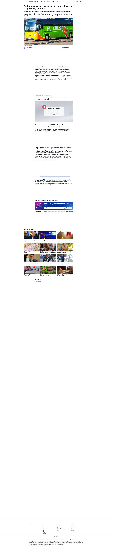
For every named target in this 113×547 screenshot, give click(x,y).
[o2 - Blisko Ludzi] (32, 1)
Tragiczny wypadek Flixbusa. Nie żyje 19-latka (49, 200)
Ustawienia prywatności (70, 539)
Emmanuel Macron (73, 526)
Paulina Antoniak (29, 47)
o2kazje (41, 1)
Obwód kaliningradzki (59, 525)
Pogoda (53, 1)
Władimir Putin (72, 525)
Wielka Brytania (44, 533)
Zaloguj (81, 1)
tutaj (45, 545)
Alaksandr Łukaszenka (73, 527)
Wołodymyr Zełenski (73, 529)
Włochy (43, 527)
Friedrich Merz (72, 530)
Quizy (45, 1)
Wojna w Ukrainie (59, 528)
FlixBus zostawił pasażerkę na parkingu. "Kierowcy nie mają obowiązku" (54, 154)
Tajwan (43, 529)
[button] (77, 1)
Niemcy (43, 531)
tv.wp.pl (29, 525)
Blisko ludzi (36, 1)
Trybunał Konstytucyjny (59, 527)
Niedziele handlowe (59, 524)
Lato (57, 529)
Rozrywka (48, 1)
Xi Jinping (72, 528)
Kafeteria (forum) (31, 524)
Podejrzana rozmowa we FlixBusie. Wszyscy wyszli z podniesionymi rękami (55, 176)
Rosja (43, 526)
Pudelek (30, 526)
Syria (43, 528)
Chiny (57, 526)
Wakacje (58, 530)
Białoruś (44, 532)
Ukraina (43, 524)
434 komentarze (65, 47)
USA (43, 530)
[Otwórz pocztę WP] (74, 1)
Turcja (43, 525)
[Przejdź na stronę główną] (30, 2)
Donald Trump (72, 524)
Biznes (57, 1)
